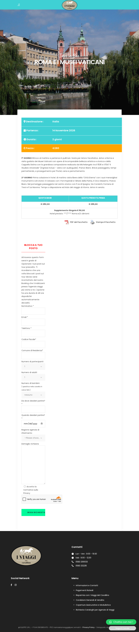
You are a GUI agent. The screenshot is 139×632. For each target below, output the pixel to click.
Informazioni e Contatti (87, 585)
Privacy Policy (88, 627)
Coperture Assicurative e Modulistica (93, 605)
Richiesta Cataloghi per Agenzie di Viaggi (95, 609)
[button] (121, 622)
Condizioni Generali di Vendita (90, 600)
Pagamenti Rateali (84, 590)
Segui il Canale (122, 628)
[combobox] (33, 366)
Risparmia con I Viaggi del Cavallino (92, 595)
